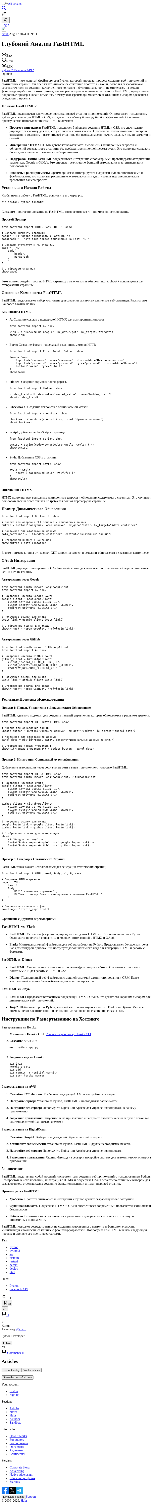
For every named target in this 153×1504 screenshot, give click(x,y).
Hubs (13, 1415)
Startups (15, 1481)
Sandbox (15, 1422)
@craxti (21, 1329)
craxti (5, 34)
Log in (14, 1391)
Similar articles (31, 1370)
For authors (17, 1439)
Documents (17, 1446)
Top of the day (11, 1370)
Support (31, 1496)
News (13, 1411)
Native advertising (21, 1474)
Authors (15, 1419)
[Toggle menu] (3, 4)
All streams (15, 3)
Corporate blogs (20, 1467)
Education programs (22, 1478)
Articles (14, 1408)
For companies (19, 1443)
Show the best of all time (17, 1377)
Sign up (14, 1394)
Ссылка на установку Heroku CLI (68, 1034)
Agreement (17, 1450)
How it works (18, 1436)
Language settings (13, 1496)
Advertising (17, 1471)
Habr (23, 1500)
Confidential (17, 1454)
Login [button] (5, 25)
